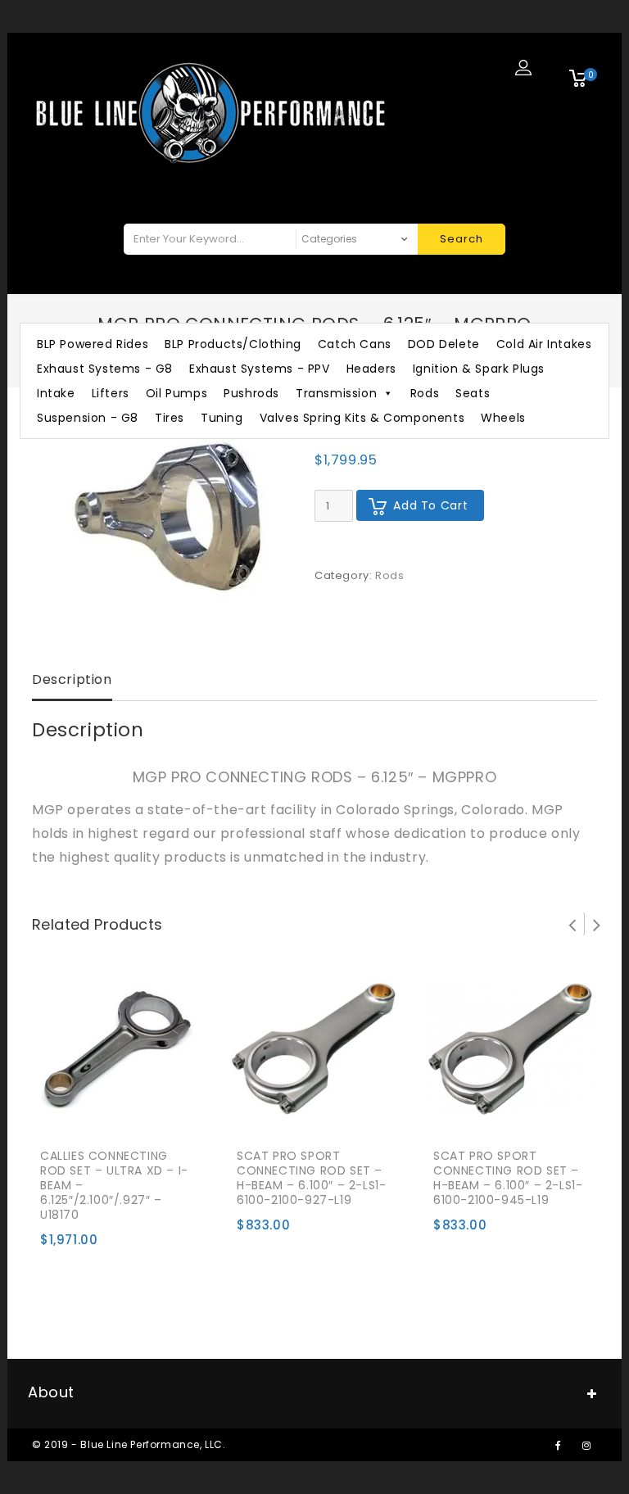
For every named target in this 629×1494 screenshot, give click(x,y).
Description (72, 679)
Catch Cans (354, 344)
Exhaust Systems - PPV (259, 368)
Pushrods (251, 393)
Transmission (336, 393)
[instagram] (586, 1445)
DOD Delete (444, 344)
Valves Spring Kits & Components (362, 418)
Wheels (503, 418)
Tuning (222, 418)
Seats (472, 393)
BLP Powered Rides (92, 344)
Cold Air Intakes (544, 344)
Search (461, 239)
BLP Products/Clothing (233, 344)
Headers (371, 368)
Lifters (110, 393)
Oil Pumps (176, 393)
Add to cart (430, 505)
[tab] (72, 681)
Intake (56, 393)
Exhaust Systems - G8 (105, 368)
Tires (169, 418)
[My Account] (523, 67)
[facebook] (557, 1445)
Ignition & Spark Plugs (479, 368)
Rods (424, 393)
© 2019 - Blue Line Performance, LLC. (129, 1444)
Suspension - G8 (87, 418)
